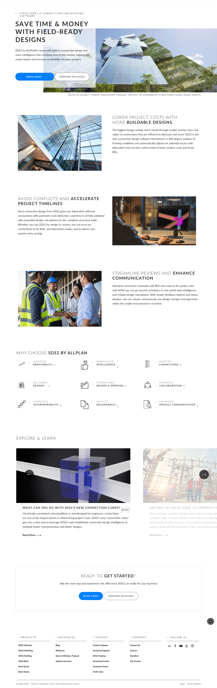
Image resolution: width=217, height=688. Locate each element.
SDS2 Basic (23, 661)
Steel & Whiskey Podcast (67, 656)
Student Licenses (63, 661)
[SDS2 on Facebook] (175, 648)
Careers (133, 651)
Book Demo (34, 77)
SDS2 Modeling (25, 651)
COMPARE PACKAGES (72, 77)
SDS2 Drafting (25, 656)
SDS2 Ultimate (25, 645)
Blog (58, 645)
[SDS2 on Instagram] (192, 648)
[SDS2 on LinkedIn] (169, 648)
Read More (29, 535)
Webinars (60, 651)
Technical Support (101, 651)
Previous (29, 474)
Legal (182, 684)
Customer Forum (100, 667)
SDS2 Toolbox (99, 656)
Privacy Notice (194, 684)
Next (204, 474)
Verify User (98, 672)
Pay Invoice (135, 661)
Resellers (134, 656)
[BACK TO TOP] (210, 621)
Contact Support (100, 645)
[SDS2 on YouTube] (181, 648)
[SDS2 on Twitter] (187, 648)
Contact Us (135, 645)
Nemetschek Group (71, 684)
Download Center (101, 661)
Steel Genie (23, 667)
